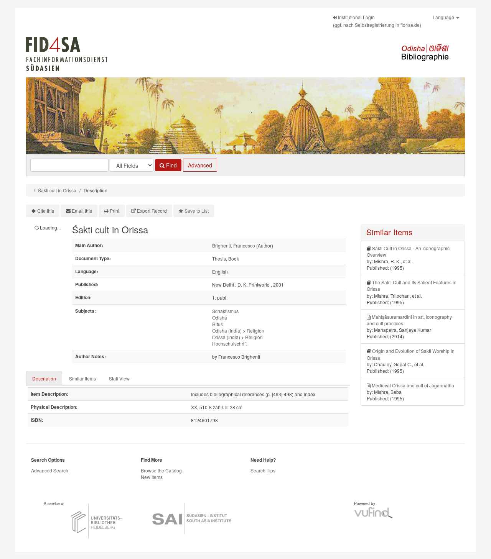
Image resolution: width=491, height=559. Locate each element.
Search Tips (262, 470)
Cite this (45, 210)
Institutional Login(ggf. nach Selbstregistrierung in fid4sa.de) (377, 21)
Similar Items (82, 378)
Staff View (119, 378)
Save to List (197, 210)
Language (444, 17)
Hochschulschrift (229, 343)
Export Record (152, 210)
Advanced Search (49, 470)
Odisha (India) (227, 330)
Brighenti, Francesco (233, 245)
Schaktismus (225, 311)
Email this (82, 210)
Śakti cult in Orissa (57, 190)
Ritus (217, 324)
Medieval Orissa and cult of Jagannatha (413, 385)
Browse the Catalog (161, 470)
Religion (255, 330)
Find (171, 165)
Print (114, 210)
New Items (152, 477)
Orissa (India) (226, 337)
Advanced (200, 165)
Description (44, 378)
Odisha (219, 317)
